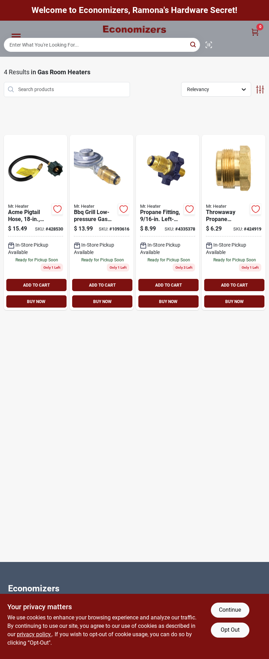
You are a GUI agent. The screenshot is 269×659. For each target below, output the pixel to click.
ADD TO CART (36, 285)
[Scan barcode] (209, 45)
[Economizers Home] (134, 29)
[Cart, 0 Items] (254, 32)
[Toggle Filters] (260, 89)
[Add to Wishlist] (57, 209)
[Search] (193, 44)
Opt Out (230, 629)
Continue (230, 609)
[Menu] (16, 36)
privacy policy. (34, 634)
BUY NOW (36, 301)
